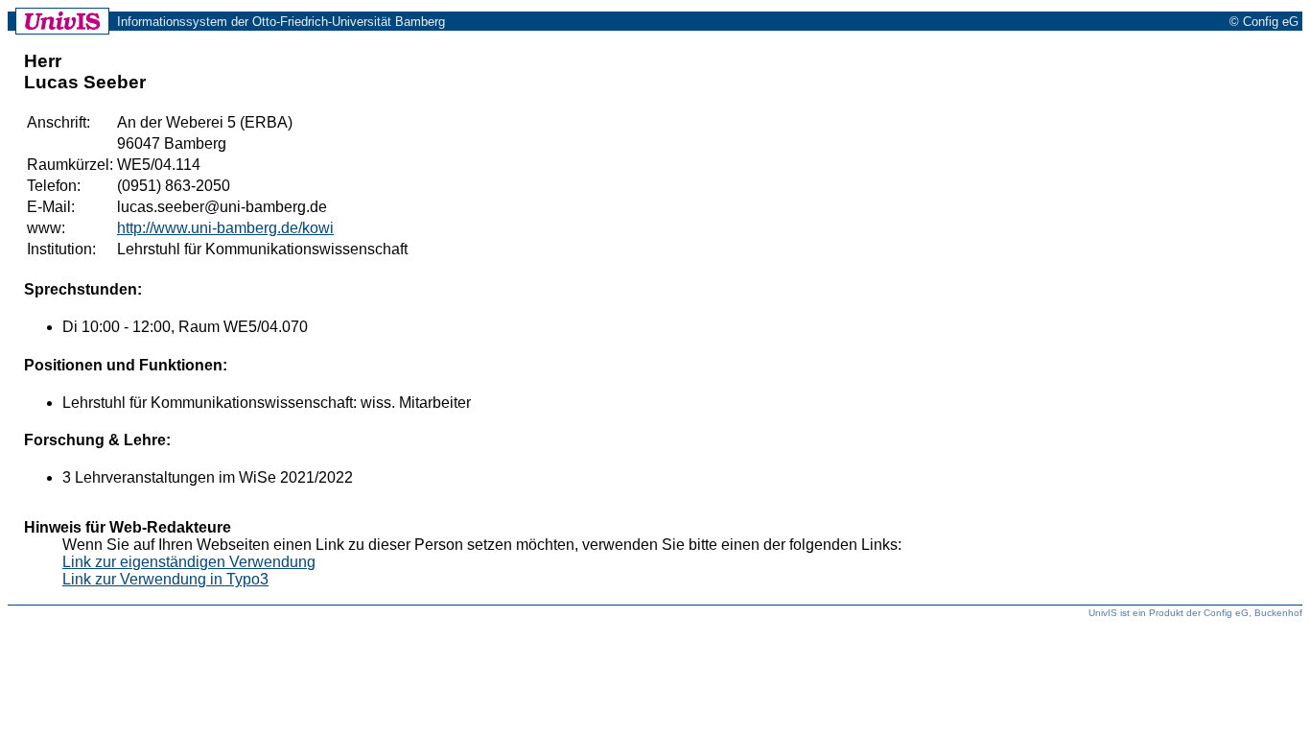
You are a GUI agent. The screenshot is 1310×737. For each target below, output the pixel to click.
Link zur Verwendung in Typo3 (165, 579)
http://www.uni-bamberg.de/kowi (225, 228)
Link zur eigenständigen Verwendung (189, 562)
